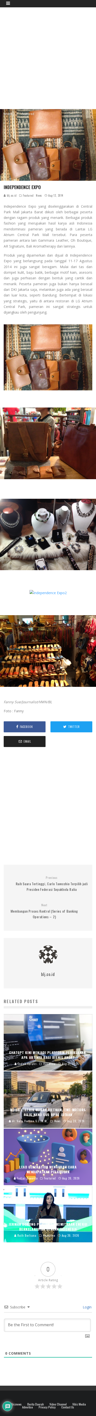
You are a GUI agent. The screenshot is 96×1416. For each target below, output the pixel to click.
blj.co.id (11, 195)
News (39, 195)
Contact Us (67, 1407)
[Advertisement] (48, 57)
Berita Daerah (35, 1404)
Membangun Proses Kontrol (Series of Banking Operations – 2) (44, 911)
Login (87, 1307)
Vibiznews (16, 1404)
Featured (28, 195)
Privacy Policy (47, 1407)
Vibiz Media (79, 1404)
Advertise (27, 1407)
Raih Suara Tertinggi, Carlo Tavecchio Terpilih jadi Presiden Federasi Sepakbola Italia (52, 884)
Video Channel (58, 1404)
